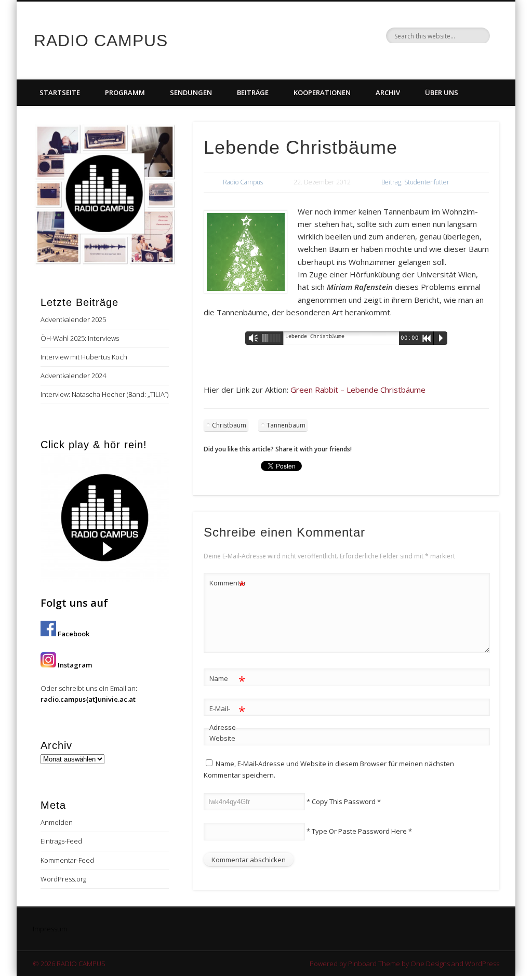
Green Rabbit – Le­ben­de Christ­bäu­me (357, 389)
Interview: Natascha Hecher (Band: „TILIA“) (104, 394)
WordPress (482, 963)
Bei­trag (391, 182)
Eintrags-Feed (61, 841)
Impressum (50, 928)
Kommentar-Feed (67, 860)
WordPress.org (63, 879)
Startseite (59, 92)
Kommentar (227, 584)
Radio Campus (243, 182)
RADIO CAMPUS (101, 40)
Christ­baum (229, 425)
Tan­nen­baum (286, 425)
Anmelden (57, 822)
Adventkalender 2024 (73, 375)
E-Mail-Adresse (227, 717)
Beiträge (253, 92)
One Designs (430, 963)
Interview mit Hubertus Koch (84, 357)
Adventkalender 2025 (73, 319)
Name (227, 680)
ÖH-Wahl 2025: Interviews (80, 338)
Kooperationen (322, 92)
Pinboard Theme (374, 963)
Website (222, 738)
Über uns (441, 92)
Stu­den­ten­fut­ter (426, 182)
